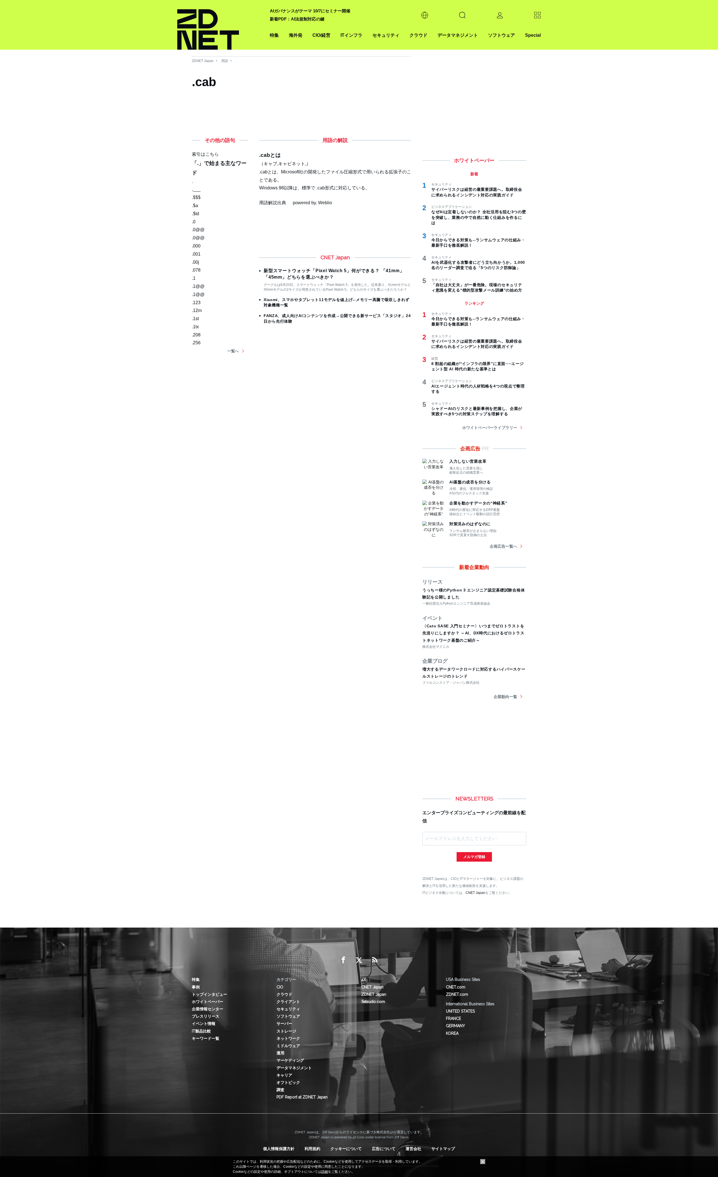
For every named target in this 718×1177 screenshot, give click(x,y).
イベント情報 (203, 1023)
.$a (195, 205)
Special (533, 35)
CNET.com (455, 987)
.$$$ (196, 197)
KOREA (452, 1033)
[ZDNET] (220, 25)
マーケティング (290, 1060)
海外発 (295, 35)
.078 (196, 270)
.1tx (195, 326)
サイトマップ (443, 1148)
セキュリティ (385, 35)
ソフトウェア (501, 35)
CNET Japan (475, 892)
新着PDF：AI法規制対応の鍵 (297, 19)
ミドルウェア (288, 1045)
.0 (193, 221)
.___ (196, 189)
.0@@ (198, 229)
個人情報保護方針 (278, 1148)
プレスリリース (205, 1016)
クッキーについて (346, 1148)
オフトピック (288, 1082)
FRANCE (453, 1018)
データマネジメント (458, 35)
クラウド (418, 35)
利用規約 (312, 1148)
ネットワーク (288, 1038)
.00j (195, 262)
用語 (224, 61)
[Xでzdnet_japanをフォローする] (359, 960)
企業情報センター (207, 1009)
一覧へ (233, 351)
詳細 (324, 1172)
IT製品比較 (201, 1031)
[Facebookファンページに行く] (343, 960)
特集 (274, 35)
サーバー (284, 1023)
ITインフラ (351, 35)
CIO (280, 987)
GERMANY (455, 1026)
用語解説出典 (272, 202)
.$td (195, 213)
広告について (383, 1148)
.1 (193, 278)
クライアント (288, 1001)
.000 (196, 246)
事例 (196, 987)
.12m (197, 310)
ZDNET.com (457, 994)
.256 (196, 342)
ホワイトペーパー (207, 1001)
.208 (196, 334)
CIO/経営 (321, 35)
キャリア (284, 1075)
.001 (196, 254)
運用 (280, 1053)
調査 (280, 1089)
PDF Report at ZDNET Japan (302, 1097)
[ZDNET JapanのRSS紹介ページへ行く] (374, 960)
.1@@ (198, 286)
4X (363, 979)
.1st (195, 318)
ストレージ (286, 1031)
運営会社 (413, 1148)
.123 (196, 302)
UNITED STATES (460, 1011)
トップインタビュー (209, 994)
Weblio (325, 202)
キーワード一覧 (205, 1038)
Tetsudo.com (373, 1001)
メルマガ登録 (474, 857)
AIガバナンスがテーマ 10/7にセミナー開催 (310, 10)
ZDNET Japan (202, 61)
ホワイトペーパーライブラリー (489, 427)
